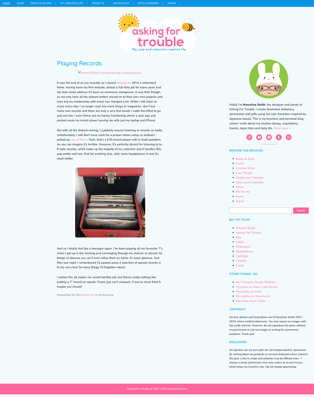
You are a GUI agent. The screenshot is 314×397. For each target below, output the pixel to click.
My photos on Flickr (249, 292)
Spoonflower (244, 251)
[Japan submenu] (180, 3)
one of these (79, 140)
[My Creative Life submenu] (87, 3)
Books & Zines (245, 159)
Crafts (240, 163)
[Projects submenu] (108, 3)
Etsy (239, 237)
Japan (240, 187)
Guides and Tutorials (249, 178)
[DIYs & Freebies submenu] (163, 3)
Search (301, 210)
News (240, 196)
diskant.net (124, 83)
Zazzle (240, 265)
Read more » (282, 128)
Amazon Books (246, 228)
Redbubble (243, 247)
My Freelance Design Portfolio (256, 282)
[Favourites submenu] (133, 3)
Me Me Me (92, 295)
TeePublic (242, 256)
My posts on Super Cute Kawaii (256, 287)
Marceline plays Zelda (250, 301)
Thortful (241, 261)
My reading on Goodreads (253, 296)
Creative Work (245, 168)
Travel (240, 201)
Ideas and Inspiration (250, 182)
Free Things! (244, 173)
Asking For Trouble (248, 233)
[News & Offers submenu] (55, 3)
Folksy (240, 242)
